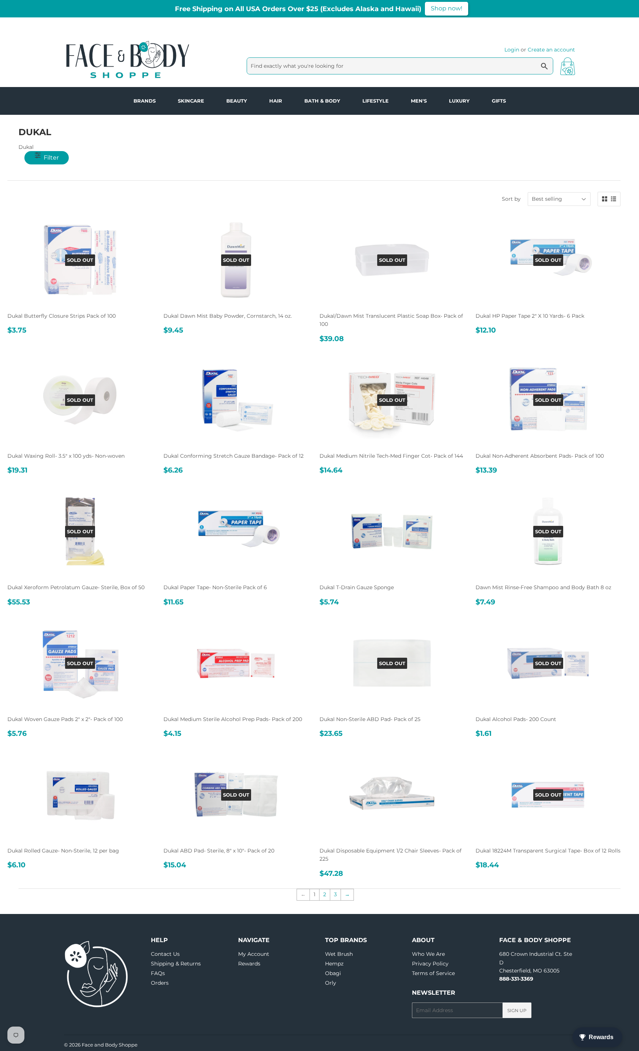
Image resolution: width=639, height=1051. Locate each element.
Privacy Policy (430, 963)
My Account (253, 954)
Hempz (334, 963)
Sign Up (517, 1010)
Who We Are (428, 954)
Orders (160, 983)
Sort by (511, 199)
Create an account (551, 49)
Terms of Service (433, 973)
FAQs (158, 973)
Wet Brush (339, 954)
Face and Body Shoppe (110, 1045)
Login (511, 49)
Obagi (333, 973)
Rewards (249, 963)
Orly (330, 983)
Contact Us (165, 954)
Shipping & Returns (176, 963)
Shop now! (446, 8)
